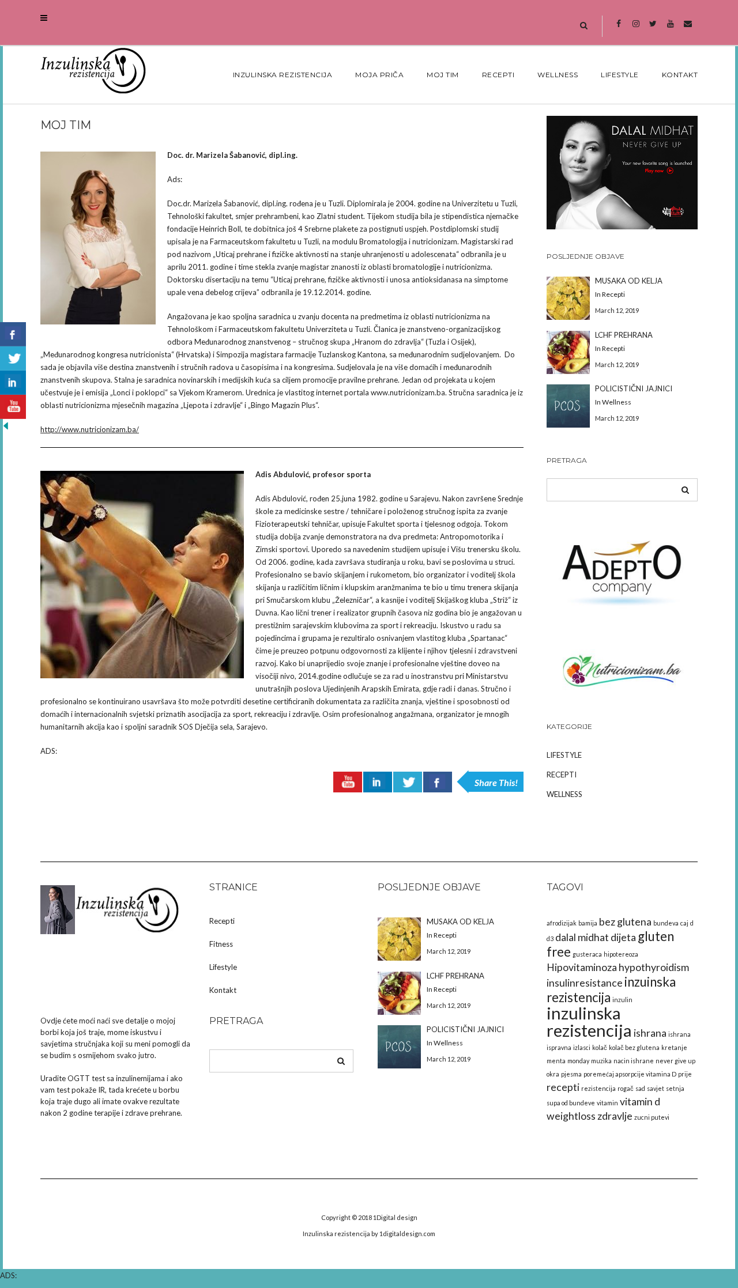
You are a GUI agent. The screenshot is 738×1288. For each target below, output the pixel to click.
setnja (675, 1088)
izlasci (581, 1047)
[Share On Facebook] (437, 782)
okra (553, 1074)
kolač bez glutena (634, 1047)
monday (578, 1060)
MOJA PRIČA (379, 74)
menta (556, 1060)
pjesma (571, 1074)
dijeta (623, 937)
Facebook (618, 29)
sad (640, 1088)
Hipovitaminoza (582, 967)
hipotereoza (621, 954)
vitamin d (640, 1102)
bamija (587, 923)
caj (684, 923)
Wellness (557, 74)
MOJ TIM (443, 74)
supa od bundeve (571, 1102)
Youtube (670, 29)
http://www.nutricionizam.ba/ (89, 429)
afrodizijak (562, 923)
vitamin (607, 1102)
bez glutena (625, 922)
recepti (563, 1087)
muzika (601, 1060)
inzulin (622, 999)
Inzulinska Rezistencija (283, 74)
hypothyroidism (654, 967)
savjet (655, 1088)
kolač (599, 1047)
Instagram (635, 29)
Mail (687, 29)
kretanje (674, 1047)
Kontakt (680, 74)
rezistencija (598, 1088)
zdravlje (614, 1116)
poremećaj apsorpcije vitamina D (629, 1074)
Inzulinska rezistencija (336, 1233)
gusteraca (587, 954)
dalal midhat (582, 937)
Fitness (221, 944)
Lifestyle (620, 74)
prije (685, 1074)
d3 (550, 938)
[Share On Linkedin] (377, 782)
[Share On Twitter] (407, 782)
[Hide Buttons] (6, 425)
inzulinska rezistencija (589, 1021)
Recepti (498, 74)
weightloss (571, 1116)
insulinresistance (585, 983)
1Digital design (395, 1217)
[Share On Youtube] (347, 782)
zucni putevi (651, 1117)
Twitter (653, 29)
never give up (675, 1060)
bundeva (666, 923)
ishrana (650, 1033)
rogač (625, 1088)
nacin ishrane (633, 1060)
